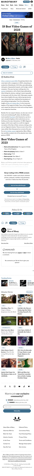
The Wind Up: (13, 284)
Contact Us (6, 443)
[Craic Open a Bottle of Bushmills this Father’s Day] (25, 320)
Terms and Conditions (25, 440)
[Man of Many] (17, 419)
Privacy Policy (26, 199)
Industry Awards (8, 437)
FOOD (20, 305)
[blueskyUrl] (29, 386)
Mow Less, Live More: (7, 332)
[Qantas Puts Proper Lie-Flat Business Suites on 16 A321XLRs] (8, 363)
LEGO (30, 8)
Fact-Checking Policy (25, 434)
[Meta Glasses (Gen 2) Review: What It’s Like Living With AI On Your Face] (8, 341)
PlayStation (4, 8)
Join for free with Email (17, 192)
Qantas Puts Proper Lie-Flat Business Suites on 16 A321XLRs (8, 374)
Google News (18, 213)
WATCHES (11, 281)
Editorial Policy (23, 427)
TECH (3, 305)
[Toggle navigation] (32, 5)
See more (29, 292)
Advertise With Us (8, 430)
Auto (16, 5)
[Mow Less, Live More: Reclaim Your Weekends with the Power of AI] (8, 320)
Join (24, 253)
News (3, 5)
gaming (3, 91)
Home (10, 19)
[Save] (20, 67)
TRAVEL (3, 369)
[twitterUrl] (10, 386)
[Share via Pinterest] (30, 50)
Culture (21, 5)
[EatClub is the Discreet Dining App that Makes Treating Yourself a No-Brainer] (25, 298)
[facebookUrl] (5, 386)
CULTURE (20, 369)
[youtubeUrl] (19, 386)
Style (11, 5)
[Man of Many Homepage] (9, 2)
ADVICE (29, 281)
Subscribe (26, 1)
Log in (20, 253)
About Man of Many (28, 243)
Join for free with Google (18, 185)
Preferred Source (29, 213)
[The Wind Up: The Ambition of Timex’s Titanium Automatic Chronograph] (4, 283)
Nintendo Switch (21, 8)
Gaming (23, 19)
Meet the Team (7, 434)
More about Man (4, 243)
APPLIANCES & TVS (6, 327)
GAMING (16, 22)
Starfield (12, 117)
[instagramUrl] (14, 386)
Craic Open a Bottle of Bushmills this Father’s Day (24, 332)
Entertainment (16, 19)
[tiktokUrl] (24, 386)
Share (6, 67)
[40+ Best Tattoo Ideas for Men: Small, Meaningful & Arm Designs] (23, 283)
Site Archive (22, 447)
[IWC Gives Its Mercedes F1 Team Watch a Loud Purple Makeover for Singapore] (25, 341)
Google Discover (7, 213)
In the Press (6, 440)
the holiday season (10, 131)
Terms (20, 199)
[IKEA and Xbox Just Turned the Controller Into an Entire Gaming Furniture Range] (25, 363)
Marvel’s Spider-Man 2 (13, 103)
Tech (7, 5)
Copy (14, 67)
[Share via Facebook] (30, 43)
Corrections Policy (24, 430)
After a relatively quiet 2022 (9, 81)
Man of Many (11, 58)
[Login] (32, 2)
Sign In (25, 196)
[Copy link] (30, 53)
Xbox (12, 8)
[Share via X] (30, 47)
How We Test (7, 447)
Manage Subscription (25, 443)
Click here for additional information (17, 461)
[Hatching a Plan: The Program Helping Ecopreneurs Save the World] (8, 298)
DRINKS (20, 327)
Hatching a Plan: (8, 310)
